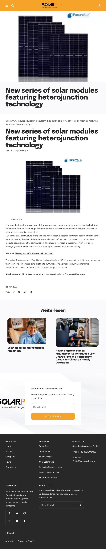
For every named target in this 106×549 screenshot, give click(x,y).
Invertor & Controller (49, 472)
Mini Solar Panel (47, 462)
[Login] (99, 5)
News (8, 462)
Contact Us (11, 467)
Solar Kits (43, 446)
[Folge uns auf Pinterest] (9, 521)
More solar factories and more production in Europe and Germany (53, 274)
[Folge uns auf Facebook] (9, 513)
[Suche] (12, 5)
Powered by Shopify (26, 541)
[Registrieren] (80, 505)
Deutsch (10, 533)
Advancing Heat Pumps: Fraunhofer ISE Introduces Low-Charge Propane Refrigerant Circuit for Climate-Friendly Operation (76, 357)
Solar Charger (45, 456)
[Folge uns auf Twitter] (17, 513)
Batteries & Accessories (50, 467)
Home (8, 446)
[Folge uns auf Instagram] (24, 513)
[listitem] (13, 292)
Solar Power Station (48, 477)
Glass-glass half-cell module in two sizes (34, 253)
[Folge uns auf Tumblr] (24, 521)
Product (9, 451)
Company (10, 456)
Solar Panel (44, 451)
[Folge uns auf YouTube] (17, 521)
